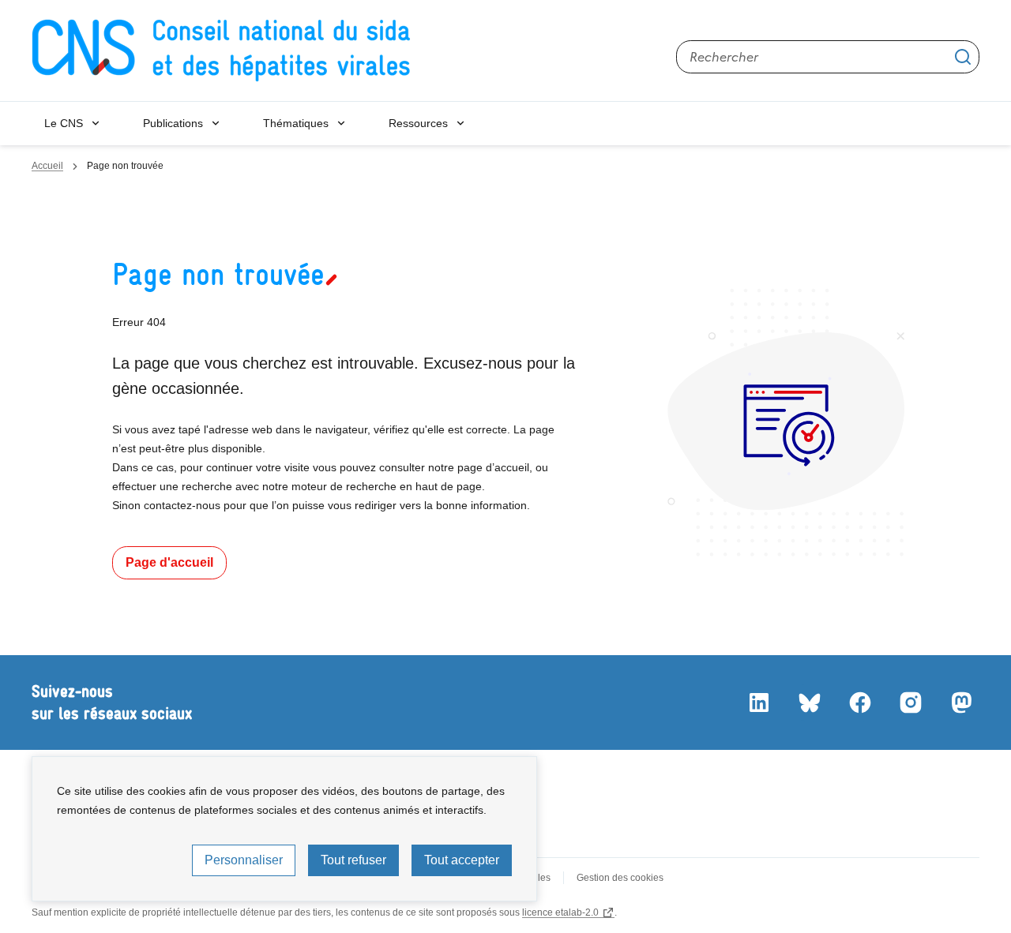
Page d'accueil (169, 562)
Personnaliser (244, 860)
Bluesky (809, 702)
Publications (173, 123)
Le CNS (63, 123)
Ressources (418, 123)
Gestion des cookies (620, 877)
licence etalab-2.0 (560, 912)
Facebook (859, 702)
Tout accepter (461, 860)
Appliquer (963, 57)
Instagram (910, 702)
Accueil (47, 165)
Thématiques (296, 123)
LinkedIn (758, 702)
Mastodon (960, 702)
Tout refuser (353, 860)
